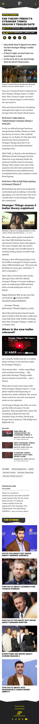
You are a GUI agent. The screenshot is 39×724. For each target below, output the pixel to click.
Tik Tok (16, 719)
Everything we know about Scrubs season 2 (17, 655)
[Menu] (3, 3)
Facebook (13, 719)
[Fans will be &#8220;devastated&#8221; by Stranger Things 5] (7, 434)
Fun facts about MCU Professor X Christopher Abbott (16, 689)
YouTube (26, 719)
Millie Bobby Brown (19, 469)
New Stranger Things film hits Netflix (24, 444)
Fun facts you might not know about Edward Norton (19, 621)
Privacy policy (19, 706)
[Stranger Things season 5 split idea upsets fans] (7, 455)
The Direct (6, 195)
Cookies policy (19, 709)
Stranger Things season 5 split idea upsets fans (23, 454)
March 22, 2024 (27, 308)
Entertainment (10, 15)
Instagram (19, 719)
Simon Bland (16, 28)
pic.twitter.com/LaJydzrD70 (14, 301)
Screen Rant (24, 259)
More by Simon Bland (20, 511)
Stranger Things (9, 472)
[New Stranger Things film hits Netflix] (7, 445)
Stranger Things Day (25, 472)
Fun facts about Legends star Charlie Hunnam (18, 588)
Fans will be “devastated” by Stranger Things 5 (23, 433)
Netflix (31, 469)
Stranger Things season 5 (12, 476)
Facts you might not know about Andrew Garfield (16, 554)
